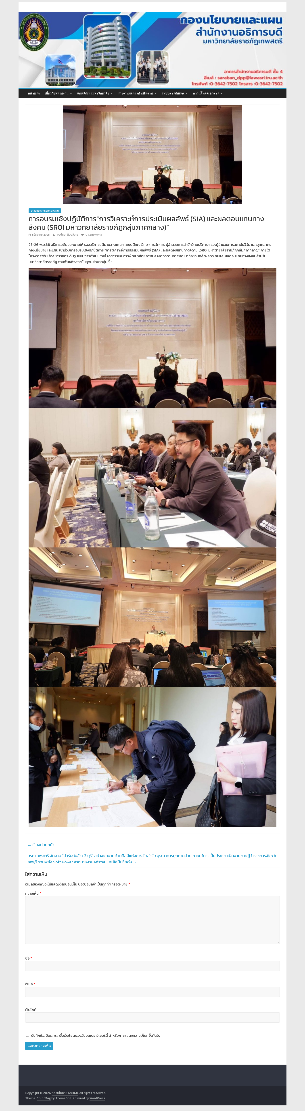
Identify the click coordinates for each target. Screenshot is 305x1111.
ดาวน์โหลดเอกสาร (206, 93)
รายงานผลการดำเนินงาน (135, 93)
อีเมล (30, 984)
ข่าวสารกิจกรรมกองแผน (45, 211)
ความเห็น (33, 893)
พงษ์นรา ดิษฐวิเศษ (68, 235)
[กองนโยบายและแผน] (152, 15)
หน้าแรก (34, 93)
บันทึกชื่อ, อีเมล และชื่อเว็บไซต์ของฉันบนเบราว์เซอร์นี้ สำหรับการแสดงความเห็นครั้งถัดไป (95, 1035)
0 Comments (93, 235)
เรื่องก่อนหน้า (40, 845)
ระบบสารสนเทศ (173, 93)
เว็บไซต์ (30, 1009)
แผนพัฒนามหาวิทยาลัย (93, 93)
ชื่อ (28, 958)
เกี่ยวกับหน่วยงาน (57, 93)
